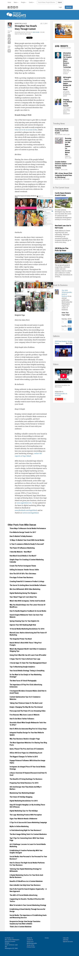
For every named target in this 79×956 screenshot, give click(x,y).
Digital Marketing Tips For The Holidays (24, 811)
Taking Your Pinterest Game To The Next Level (26, 703)
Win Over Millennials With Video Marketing (25, 589)
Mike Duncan (36, 32)
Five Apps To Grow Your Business (21, 577)
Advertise (65, 940)
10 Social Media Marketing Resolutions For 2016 (27, 629)
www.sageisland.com (24, 503)
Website (10, 27)
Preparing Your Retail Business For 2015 (24, 783)
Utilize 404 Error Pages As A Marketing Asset (26, 753)
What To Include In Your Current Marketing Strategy (28, 905)
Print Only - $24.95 (66, 319)
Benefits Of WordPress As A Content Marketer (26, 881)
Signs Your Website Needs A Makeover (23, 819)
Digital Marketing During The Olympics (23, 593)
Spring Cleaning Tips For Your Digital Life (24, 621)
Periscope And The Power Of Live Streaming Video (27, 711)
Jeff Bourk (66, 91)
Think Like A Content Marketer (21, 927)
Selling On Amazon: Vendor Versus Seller (24, 570)
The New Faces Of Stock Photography (23, 681)
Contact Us (30, 940)
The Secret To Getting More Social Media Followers (28, 585)
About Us (29, 938)
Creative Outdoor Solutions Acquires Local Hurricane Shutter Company (63, 165)
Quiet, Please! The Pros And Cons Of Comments (27, 749)
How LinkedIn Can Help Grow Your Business (25, 885)
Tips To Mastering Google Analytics (22, 667)
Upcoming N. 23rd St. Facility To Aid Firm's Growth (62, 131)
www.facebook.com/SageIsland (26, 510)
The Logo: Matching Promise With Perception (26, 815)
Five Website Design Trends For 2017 (23, 532)
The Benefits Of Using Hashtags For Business (26, 779)
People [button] (23, 2)
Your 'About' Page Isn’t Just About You (23, 597)
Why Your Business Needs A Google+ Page (25, 739)
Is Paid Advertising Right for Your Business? (25, 830)
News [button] (15, 2)
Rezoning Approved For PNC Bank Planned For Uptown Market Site (68, 146)
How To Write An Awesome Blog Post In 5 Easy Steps (28, 729)
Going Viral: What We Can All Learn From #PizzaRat (28, 655)
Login (60, 7)
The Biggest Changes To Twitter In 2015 (24, 757)
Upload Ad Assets (68, 941)
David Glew (66, 69)
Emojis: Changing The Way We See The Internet (26, 707)
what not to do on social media (26, 130)
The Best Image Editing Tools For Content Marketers (28, 834)
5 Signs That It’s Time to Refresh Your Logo (25, 659)
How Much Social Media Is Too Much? (23, 556)
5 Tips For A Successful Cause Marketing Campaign (28, 822)
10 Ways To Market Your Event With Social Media (27, 540)
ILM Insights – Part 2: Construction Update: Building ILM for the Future (67, 83)
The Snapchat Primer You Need (21, 639)
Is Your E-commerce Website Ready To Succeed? (27, 544)
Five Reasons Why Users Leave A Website (24, 715)
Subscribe (66, 938)
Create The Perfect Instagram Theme (23, 566)
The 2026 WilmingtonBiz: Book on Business (67, 293)
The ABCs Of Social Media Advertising (23, 895)
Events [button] (31, 2)
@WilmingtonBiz (32, 943)
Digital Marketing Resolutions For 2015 (24, 801)
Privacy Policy (31, 947)
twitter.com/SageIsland (30, 513)
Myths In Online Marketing (19, 826)
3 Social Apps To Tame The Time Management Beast (28, 663)
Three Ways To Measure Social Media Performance (28, 528)
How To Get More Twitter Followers (22, 719)
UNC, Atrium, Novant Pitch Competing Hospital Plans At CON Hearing (63, 175)
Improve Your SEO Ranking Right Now (23, 625)
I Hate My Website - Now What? (21, 552)
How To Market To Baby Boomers (21, 536)
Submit (60, 2)
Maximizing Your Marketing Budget (22, 793)
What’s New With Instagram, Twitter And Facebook (27, 601)
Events (47, 938)
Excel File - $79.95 (66, 326)
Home (9, 2)
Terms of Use (30, 945)
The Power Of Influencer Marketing (22, 548)
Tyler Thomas (67, 107)
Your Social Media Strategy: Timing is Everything (27, 671)
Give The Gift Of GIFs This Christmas (23, 574)
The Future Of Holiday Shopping (21, 797)
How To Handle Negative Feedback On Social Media (28, 611)
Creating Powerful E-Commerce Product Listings (27, 581)
